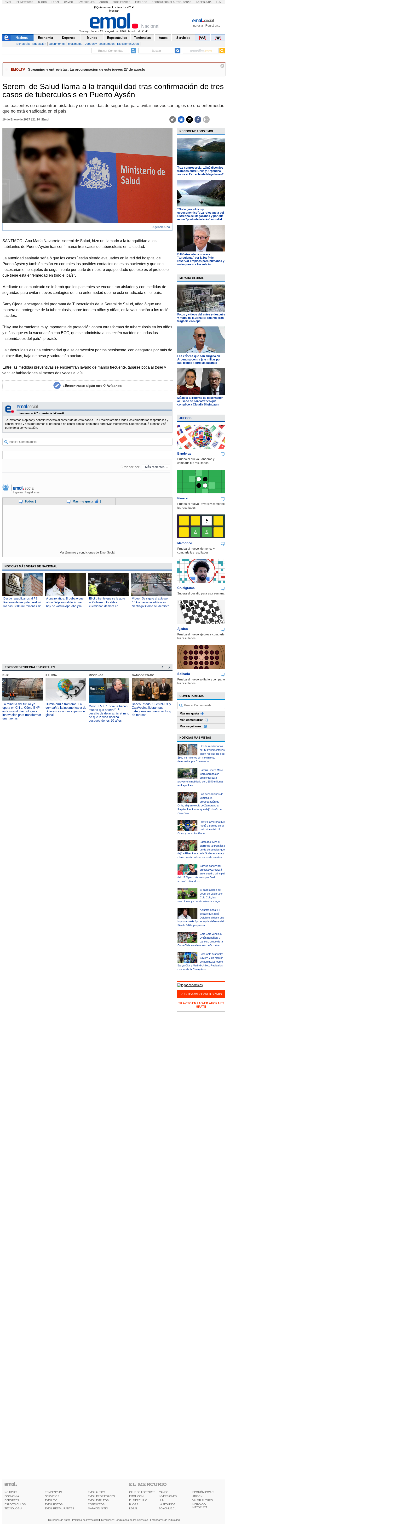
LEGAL (133, 1508)
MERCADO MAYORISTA (199, 1506)
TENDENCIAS (53, 1492)
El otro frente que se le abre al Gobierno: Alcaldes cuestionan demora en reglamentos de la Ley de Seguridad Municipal (107, 606)
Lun (218, 2)
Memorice (184, 543)
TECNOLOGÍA (13, 1508)
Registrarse (212, 25)
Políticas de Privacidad (85, 1519)
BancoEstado (143, 675)
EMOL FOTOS (54, 1504)
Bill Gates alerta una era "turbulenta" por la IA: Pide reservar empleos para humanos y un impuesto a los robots (200, 259)
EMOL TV (51, 1500)
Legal (56, 2)
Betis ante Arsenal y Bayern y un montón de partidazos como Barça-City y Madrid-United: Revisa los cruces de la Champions (200, 962)
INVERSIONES (168, 1496)
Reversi (182, 498)
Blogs (42, 2)
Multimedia (75, 44)
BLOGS (133, 1504)
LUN (161, 1500)
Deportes (68, 38)
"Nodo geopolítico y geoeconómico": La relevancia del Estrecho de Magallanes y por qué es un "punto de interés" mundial (200, 214)
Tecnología (22, 44)
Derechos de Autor (59, 1519)
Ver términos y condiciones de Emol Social (87, 552)
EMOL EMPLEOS (98, 1500)
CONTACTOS (96, 1504)
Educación (39, 44)
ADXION (197, 1496)
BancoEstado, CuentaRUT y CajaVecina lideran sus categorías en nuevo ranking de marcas (151, 709)
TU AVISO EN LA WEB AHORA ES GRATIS (201, 1005)
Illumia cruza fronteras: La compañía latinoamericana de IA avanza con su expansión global (66, 709)
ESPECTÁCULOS (15, 1504)
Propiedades (121, 2)
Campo (68, 2)
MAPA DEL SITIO (98, 1508)
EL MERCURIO (138, 1500)
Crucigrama (186, 588)
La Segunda (204, 2)
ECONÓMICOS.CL (203, 1492)
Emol (8, 2)
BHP (5, 675)
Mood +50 (96, 675)
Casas (187, 2)
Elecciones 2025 (128, 44)
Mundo (92, 38)
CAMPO (163, 1492)
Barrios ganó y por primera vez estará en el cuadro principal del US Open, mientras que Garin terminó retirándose (201, 873)
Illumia (51, 675)
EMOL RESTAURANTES (59, 1508)
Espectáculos (117, 38)
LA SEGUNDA (167, 1504)
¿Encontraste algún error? (92, 386)
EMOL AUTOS (96, 1492)
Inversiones (86, 2)
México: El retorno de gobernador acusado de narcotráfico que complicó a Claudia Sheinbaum (200, 401)
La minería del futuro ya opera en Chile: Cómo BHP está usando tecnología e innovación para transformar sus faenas (21, 711)
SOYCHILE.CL (167, 1508)
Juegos (185, 418)
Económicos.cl (162, 2)
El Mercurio (25, 2)
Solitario (183, 674)
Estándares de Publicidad (165, 1519)
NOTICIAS (11, 1492)
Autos (103, 2)
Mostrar (114, 10)
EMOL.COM (136, 1496)
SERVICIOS (52, 1496)
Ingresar (197, 25)
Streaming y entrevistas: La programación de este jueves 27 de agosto (86, 69)
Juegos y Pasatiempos (100, 44)
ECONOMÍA (12, 1496)
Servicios (183, 38)
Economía (45, 38)
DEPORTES (12, 1500)
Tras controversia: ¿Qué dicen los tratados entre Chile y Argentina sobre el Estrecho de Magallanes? (200, 171)
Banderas (184, 453)
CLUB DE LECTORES (142, 1492)
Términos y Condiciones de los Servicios (124, 1519)
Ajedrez (183, 629)
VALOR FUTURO (202, 1500)
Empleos (141, 2)
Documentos (57, 44)
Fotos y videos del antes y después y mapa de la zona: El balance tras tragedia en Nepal (201, 318)
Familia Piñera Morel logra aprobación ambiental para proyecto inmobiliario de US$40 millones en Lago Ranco (201, 778)
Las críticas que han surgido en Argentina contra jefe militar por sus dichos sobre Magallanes (199, 359)
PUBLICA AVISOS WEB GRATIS (201, 994)
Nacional (22, 38)
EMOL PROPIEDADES (101, 1496)
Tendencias (142, 38)
